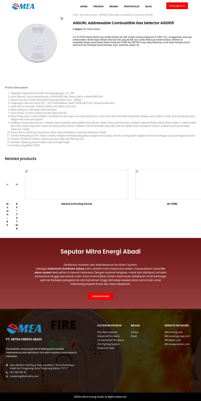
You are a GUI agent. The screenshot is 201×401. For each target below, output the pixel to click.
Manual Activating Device (76, 204)
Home (83, 6)
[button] (62, 18)
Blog (148, 6)
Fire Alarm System (88, 15)
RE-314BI (172, 204)
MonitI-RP (7, 214)
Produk (98, 6)
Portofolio (131, 6)
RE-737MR (17, 216)
